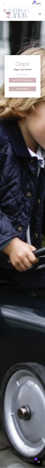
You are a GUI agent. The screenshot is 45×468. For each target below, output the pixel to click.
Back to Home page (22, 80)
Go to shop (22, 89)
